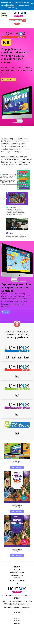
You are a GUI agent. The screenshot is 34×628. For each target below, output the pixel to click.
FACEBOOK (17, 618)
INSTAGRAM (17, 620)
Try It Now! (6, 312)
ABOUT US (17, 569)
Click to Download (17, 467)
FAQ (17, 583)
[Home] (18, 14)
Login (17, 23)
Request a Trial (8, 79)
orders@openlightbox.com (21, 604)
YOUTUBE (17, 623)
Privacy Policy (26, 607)
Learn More (11, 7)
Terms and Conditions (11, 607)
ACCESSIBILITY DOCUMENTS (17, 580)
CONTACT (17, 578)
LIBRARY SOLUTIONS (17, 575)
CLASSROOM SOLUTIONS (17, 572)
